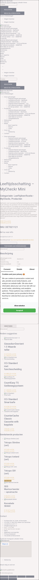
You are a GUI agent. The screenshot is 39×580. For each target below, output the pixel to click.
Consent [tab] (7, 269)
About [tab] (32, 269)
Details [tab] (19, 269)
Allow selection (19, 306)
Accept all (19, 310)
